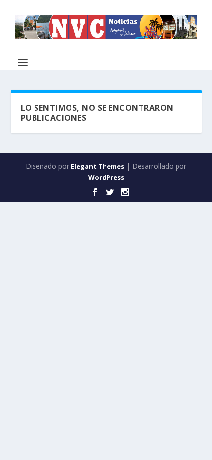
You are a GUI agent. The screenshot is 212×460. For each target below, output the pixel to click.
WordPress (106, 177)
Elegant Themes (97, 166)
